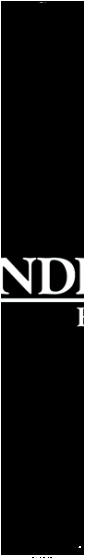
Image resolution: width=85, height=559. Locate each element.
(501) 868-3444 (63, 5)
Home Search (35, 5)
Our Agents (50, 5)
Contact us (56, 5)
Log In (69, 5)
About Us (20, 5)
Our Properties (27, 5)
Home (15, 5)
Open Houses (42, 5)
